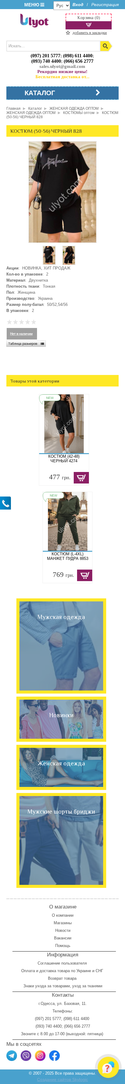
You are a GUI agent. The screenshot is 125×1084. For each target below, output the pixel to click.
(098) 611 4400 (78, 55)
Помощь (62, 945)
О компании (62, 915)
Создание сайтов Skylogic (62, 1079)
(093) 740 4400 (46, 61)
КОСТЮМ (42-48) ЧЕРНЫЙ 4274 (63, 458)
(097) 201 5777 (45, 55)
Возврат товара (63, 978)
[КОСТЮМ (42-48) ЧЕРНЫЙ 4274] (64, 423)
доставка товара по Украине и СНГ (71, 971)
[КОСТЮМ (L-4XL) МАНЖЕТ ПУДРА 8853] (67, 521)
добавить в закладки (90, 32)
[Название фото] (68, 263)
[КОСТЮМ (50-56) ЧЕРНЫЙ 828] (49, 263)
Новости (62, 930)
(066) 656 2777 (78, 61)
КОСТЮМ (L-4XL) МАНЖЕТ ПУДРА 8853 (67, 556)
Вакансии (62, 938)
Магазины (63, 923)
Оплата (28, 971)
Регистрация (105, 4)
